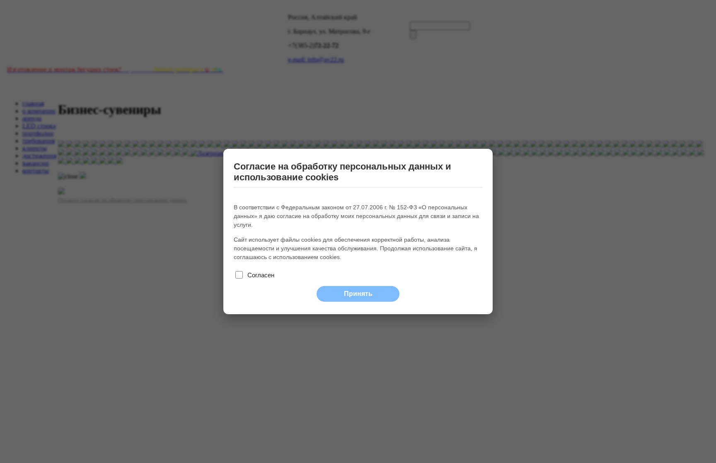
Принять (358, 293)
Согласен (260, 275)
